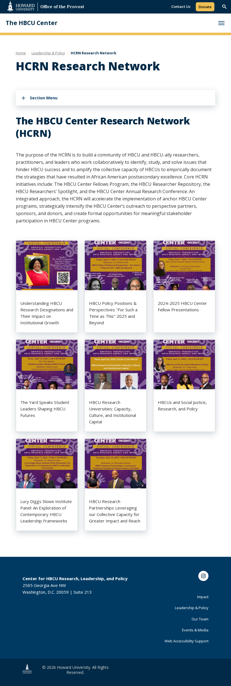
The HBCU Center (31, 22)
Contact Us (180, 6)
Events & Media (195, 630)
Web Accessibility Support (186, 640)
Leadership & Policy (191, 607)
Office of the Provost (62, 7)
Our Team (200, 619)
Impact (202, 596)
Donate (205, 6)
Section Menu (43, 97)
